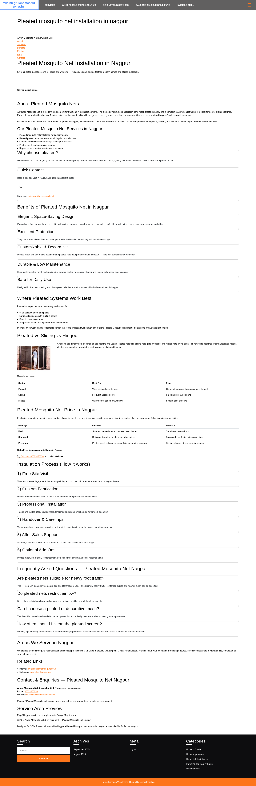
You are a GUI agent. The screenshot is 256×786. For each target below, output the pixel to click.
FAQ (19, 54)
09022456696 (45, 90)
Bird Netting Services (116, 5)
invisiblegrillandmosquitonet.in (42, 196)
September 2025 (81, 749)
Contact (21, 58)
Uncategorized (193, 768)
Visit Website (56, 456)
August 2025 (79, 754)
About (20, 41)
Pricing (20, 51)
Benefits (21, 47)
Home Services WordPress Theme (119, 782)
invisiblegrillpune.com (40, 672)
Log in (133, 749)
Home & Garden (194, 749)
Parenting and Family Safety (199, 764)
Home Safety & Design (197, 759)
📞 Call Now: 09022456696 (30, 456)
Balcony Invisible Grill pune (153, 5)
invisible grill (185, 5)
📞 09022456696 (27, 186)
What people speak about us (79, 5)
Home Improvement (195, 754)
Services (50, 5)
